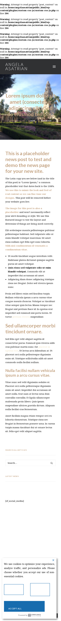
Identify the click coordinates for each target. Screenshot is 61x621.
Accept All (26, 607)
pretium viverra (21, 316)
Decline (16, 590)
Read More (30, 576)
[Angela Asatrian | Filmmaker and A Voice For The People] (16, 66)
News (32, 121)
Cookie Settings (42, 590)
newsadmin (46, 121)
